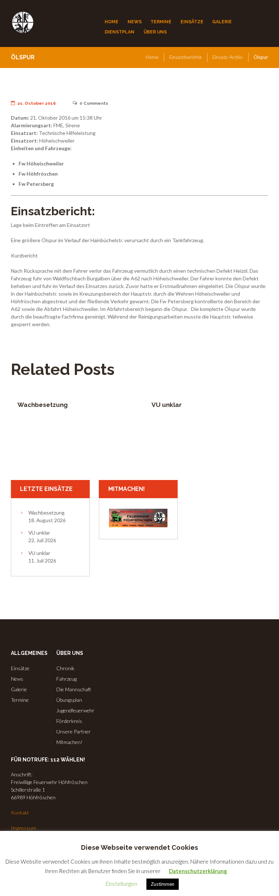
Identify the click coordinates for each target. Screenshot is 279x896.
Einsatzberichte (185, 57)
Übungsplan (69, 700)
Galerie (19, 689)
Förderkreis (69, 721)
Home (152, 57)
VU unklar (166, 404)
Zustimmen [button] (162, 884)
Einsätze (20, 668)
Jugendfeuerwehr (75, 710)
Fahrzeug (66, 679)
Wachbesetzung (42, 404)
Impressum (23, 828)
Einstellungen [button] (121, 883)
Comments (94, 103)
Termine (20, 700)
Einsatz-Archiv (228, 57)
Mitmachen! (69, 742)
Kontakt (20, 812)
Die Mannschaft (73, 689)
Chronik (65, 668)
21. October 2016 (36, 103)
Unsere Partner (73, 731)
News (17, 679)
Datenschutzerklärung (198, 871)
